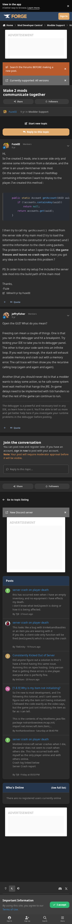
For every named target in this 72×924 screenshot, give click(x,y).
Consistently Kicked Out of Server (34, 655)
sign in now (21, 450)
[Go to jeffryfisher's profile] (6, 315)
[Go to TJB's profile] (7, 590)
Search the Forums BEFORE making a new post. (29, 68)
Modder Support (38, 111)
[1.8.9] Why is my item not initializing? (36, 688)
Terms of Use (10, 909)
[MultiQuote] (4, 302)
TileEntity (20, 646)
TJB (17, 614)
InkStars (20, 679)
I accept (61, 904)
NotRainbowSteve (25, 730)
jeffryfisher (18, 313)
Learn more (6, 6)
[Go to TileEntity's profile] (7, 623)
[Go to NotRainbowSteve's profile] (7, 688)
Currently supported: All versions (29, 80)
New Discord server (21, 512)
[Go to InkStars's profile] (7, 656)
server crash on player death (31, 590)
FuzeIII (13, 111)
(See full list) (58, 787)
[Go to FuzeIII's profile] (5, 112)
